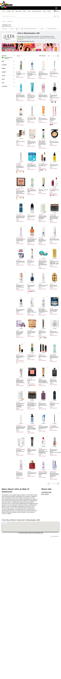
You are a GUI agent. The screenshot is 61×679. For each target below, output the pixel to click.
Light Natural (20, 361)
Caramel (20, 197)
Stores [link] (44, 11)
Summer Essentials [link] (36, 11)
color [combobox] (3, 75)
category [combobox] (4, 64)
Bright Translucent (18, 197)
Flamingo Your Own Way (34, 291)
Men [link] (13, 11)
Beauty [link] (24, 11)
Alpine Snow (50, 102)
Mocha (23, 197)
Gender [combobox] (4, 72)
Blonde (21, 171)
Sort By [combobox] (18, 55)
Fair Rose (45, 169)
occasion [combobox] (4, 86)
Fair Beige (44, 169)
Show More (20, 39)
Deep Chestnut (40, 169)
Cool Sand (16, 361)
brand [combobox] (3, 68)
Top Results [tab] (6, 25)
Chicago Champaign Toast (29, 291)
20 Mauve (29, 385)
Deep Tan (18, 361)
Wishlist (57, 11)
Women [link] (9, 11)
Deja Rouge (31, 291)
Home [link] (29, 11)
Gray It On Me (53, 102)
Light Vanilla (23, 361)
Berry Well (50, 195)
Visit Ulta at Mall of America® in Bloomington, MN (31, 532)
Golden (21, 197)
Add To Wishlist (25, 60)
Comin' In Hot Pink (55, 195)
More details (45, 494)
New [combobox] (3, 61)
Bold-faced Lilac (52, 195)
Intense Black (52, 124)
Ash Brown (16, 171)
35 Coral (34, 385)
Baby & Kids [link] (18, 11)
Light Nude (21, 361)
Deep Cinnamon (42, 169)
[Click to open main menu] (56, 8)
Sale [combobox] (3, 82)
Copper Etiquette (57, 195)
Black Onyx (52, 102)
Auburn (20, 171)
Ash (39, 337)
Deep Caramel (39, 169)
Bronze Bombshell (53, 195)
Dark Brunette (44, 337)
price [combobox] (3, 79)
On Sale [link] (4, 11)
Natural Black (45, 337)
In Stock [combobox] (4, 55)
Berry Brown (50, 124)
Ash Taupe (18, 171)
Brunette (23, 171)
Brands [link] (49, 11)
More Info (31, 41)
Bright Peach (16, 197)
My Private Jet (55, 102)
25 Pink (31, 385)
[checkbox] (5, 29)
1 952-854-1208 (23, 41)
